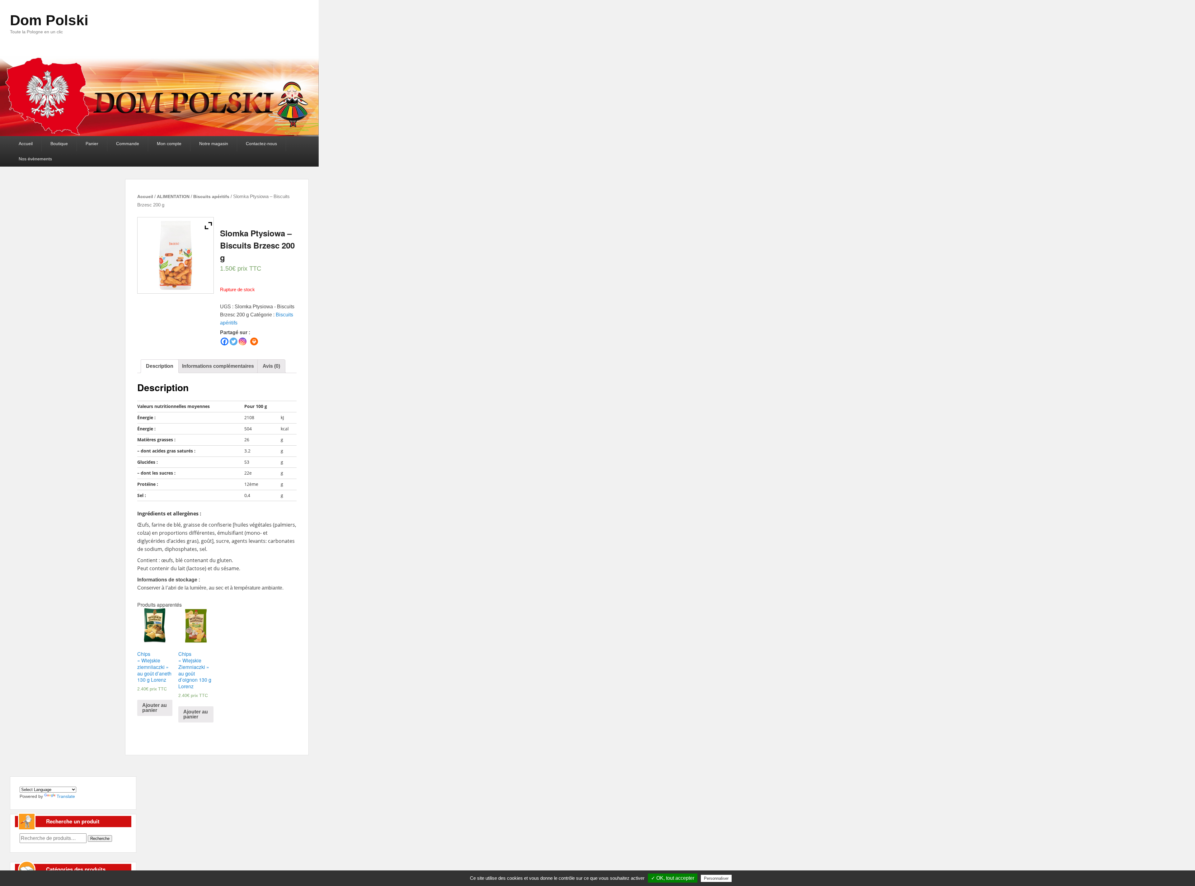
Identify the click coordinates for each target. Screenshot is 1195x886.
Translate (66, 796)
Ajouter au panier (154, 708)
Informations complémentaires (218, 366)
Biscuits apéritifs (211, 196)
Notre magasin (213, 143)
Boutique (59, 143)
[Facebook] (224, 341)
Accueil (26, 143)
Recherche (100, 838)
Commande (127, 143)
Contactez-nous (261, 143)
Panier (92, 143)
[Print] (254, 341)
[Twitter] (233, 341)
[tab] (160, 366)
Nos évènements (35, 158)
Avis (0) (271, 366)
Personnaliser (716, 878)
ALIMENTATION (173, 196)
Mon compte (169, 143)
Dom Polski (49, 20)
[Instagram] (242, 341)
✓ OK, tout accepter (672, 878)
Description (159, 366)
